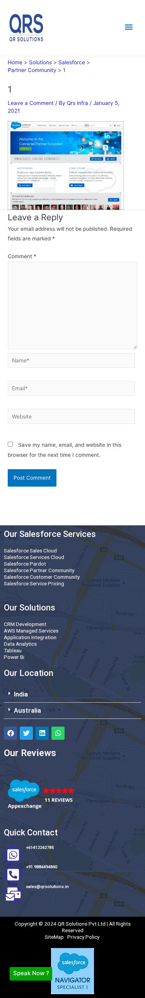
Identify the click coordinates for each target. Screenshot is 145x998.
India (21, 694)
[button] (72, 694)
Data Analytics (20, 644)
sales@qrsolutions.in (47, 886)
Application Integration (30, 637)
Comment (22, 256)
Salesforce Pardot (25, 564)
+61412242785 (40, 847)
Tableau (13, 650)
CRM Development (25, 624)
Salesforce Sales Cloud (30, 550)
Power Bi (14, 657)
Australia (27, 710)
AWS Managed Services (31, 631)
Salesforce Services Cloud (34, 557)
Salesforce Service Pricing (34, 583)
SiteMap (54, 937)
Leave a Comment (31, 103)
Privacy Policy (83, 937)
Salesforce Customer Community (42, 577)
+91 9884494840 (41, 866)
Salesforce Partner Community (39, 570)
